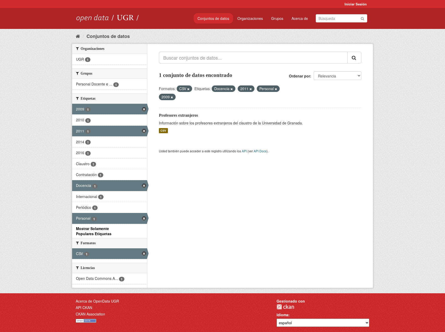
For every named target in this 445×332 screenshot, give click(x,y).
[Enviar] (362, 18)
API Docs (260, 151)
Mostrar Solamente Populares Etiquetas (94, 231)
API (244, 151)
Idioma (282, 314)
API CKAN (84, 307)
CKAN (285, 307)
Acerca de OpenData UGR (97, 301)
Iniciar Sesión (356, 4)
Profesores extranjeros (178, 115)
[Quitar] (188, 89)
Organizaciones (250, 18)
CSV (163, 130)
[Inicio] (78, 36)
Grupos (277, 18)
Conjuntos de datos (213, 18)
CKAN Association (90, 314)
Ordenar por (299, 75)
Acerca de (300, 18)
